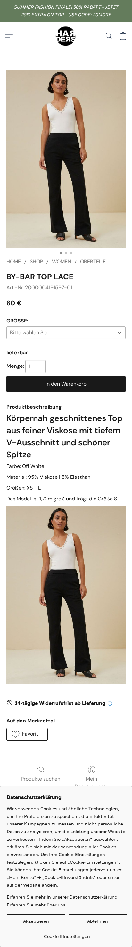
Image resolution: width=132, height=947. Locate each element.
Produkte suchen (40, 778)
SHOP (36, 261)
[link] (67, 934)
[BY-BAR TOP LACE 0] (66, 159)
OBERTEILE (93, 261)
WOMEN (61, 261)
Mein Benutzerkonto (91, 782)
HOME (13, 261)
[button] (66, 36)
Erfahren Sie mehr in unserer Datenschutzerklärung (62, 896)
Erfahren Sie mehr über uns (36, 904)
